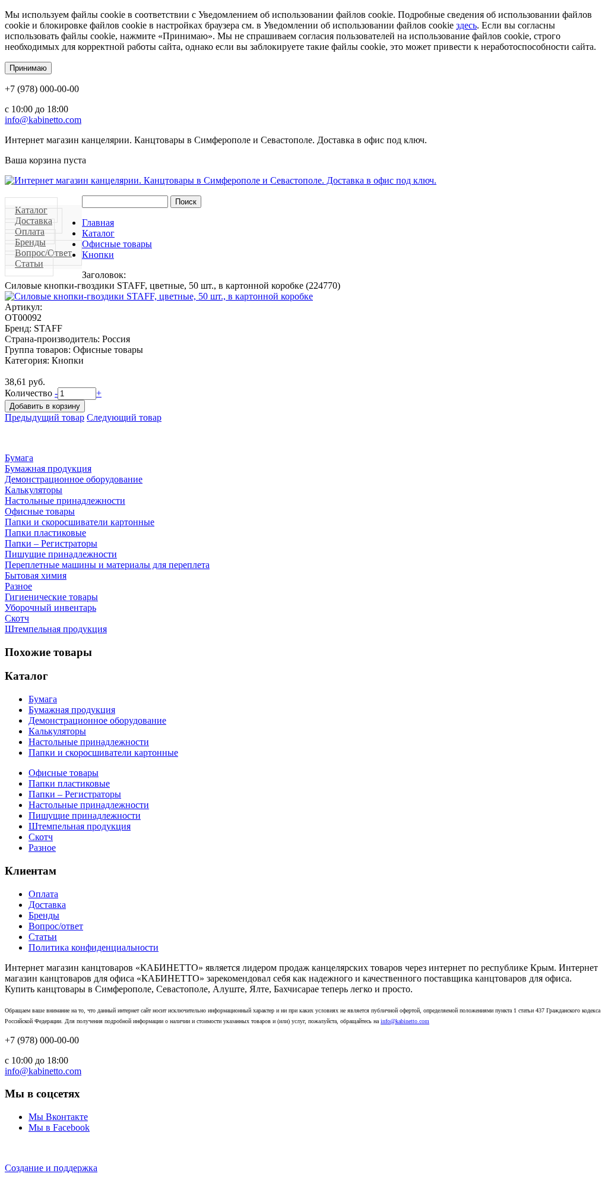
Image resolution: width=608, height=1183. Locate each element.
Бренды (43, 915)
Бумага (19, 458)
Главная (98, 222)
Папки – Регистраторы (51, 543)
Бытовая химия (35, 575)
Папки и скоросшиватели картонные (79, 522)
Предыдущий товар (44, 417)
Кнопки (98, 255)
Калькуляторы (33, 490)
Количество (30, 393)
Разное (18, 586)
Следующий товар (124, 417)
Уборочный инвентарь (50, 607)
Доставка (47, 905)
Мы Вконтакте (58, 1117)
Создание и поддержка (51, 1168)
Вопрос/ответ (55, 926)
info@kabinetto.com (43, 120)
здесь (466, 25)
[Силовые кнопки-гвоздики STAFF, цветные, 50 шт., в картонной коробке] (159, 296)
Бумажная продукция (48, 468)
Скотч (17, 618)
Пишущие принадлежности (61, 554)
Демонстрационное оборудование (73, 479)
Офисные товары (117, 244)
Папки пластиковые (45, 533)
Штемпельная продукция (56, 629)
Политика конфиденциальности (93, 947)
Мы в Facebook (59, 1127)
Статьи (29, 263)
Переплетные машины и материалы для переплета (107, 565)
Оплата (43, 894)
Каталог (98, 233)
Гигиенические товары (51, 597)
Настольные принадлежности (65, 501)
